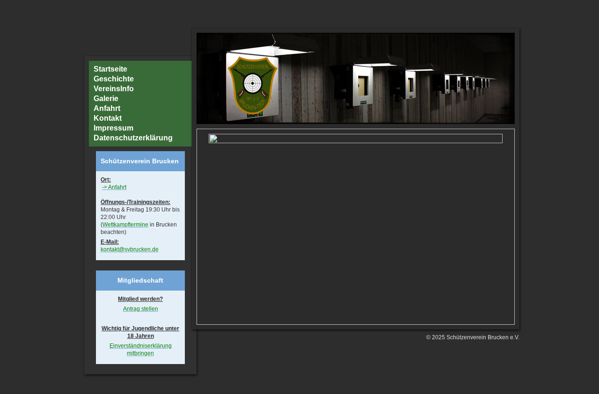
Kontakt (108, 118)
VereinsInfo (114, 89)
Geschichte (114, 79)
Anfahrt (107, 108)
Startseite (110, 69)
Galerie (106, 98)
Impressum (113, 128)
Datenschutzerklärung (133, 138)
